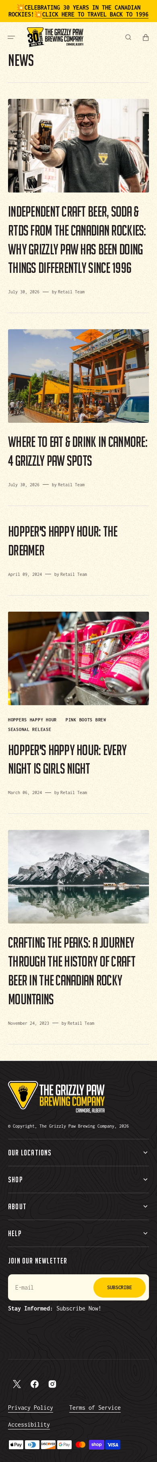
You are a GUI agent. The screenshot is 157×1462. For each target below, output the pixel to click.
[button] (11, 37)
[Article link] (78, 198)
